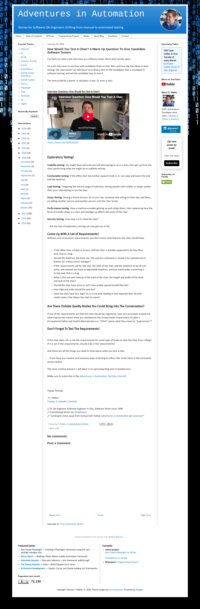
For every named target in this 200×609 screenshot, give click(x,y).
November (26, 166)
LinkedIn (62, 401)
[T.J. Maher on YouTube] (168, 85)
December (26, 162)
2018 (24, 158)
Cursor (24, 65)
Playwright (26, 88)
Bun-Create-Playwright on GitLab (120, 552)
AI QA (23, 57)
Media (86, 36)
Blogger (139, 590)
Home (18, 36)
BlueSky (173, 116)
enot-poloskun (116, 590)
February (25, 203)
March (24, 198)
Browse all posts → (117, 537)
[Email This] (100, 424)
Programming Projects (69, 36)
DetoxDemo (27, 69)
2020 (24, 148)
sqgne (24, 104)
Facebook (137, 416)
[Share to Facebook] (108, 424)
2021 (24, 143)
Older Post (146, 515)
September (26, 175)
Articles (174, 119)
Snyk (23, 92)
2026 (24, 129)
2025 (24, 134)
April (23, 194)
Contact (125, 36)
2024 (24, 138)
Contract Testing (28, 61)
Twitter (51, 401)
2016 (24, 218)
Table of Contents (34, 36)
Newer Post (54, 515)
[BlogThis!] (103, 424)
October (25, 171)
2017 (24, 214)
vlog (57, 428)
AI (22, 53)
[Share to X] (106, 424)
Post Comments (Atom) (71, 524)
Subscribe (171, 163)
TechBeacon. (80, 412)
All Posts (50, 36)
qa (22, 100)
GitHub (73, 401)
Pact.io (24, 84)
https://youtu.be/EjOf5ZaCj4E (62, 142)
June (23, 185)
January (24, 208)
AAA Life (25, 49)
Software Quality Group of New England (172, 67)
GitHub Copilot (28, 80)
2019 (24, 153)
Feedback (112, 36)
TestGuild (25, 96)
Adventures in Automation (81, 14)
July (23, 180)
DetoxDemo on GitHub (116, 558)
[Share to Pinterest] (111, 424)
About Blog (99, 36)
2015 (24, 223)
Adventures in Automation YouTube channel (102, 376)
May (23, 189)
